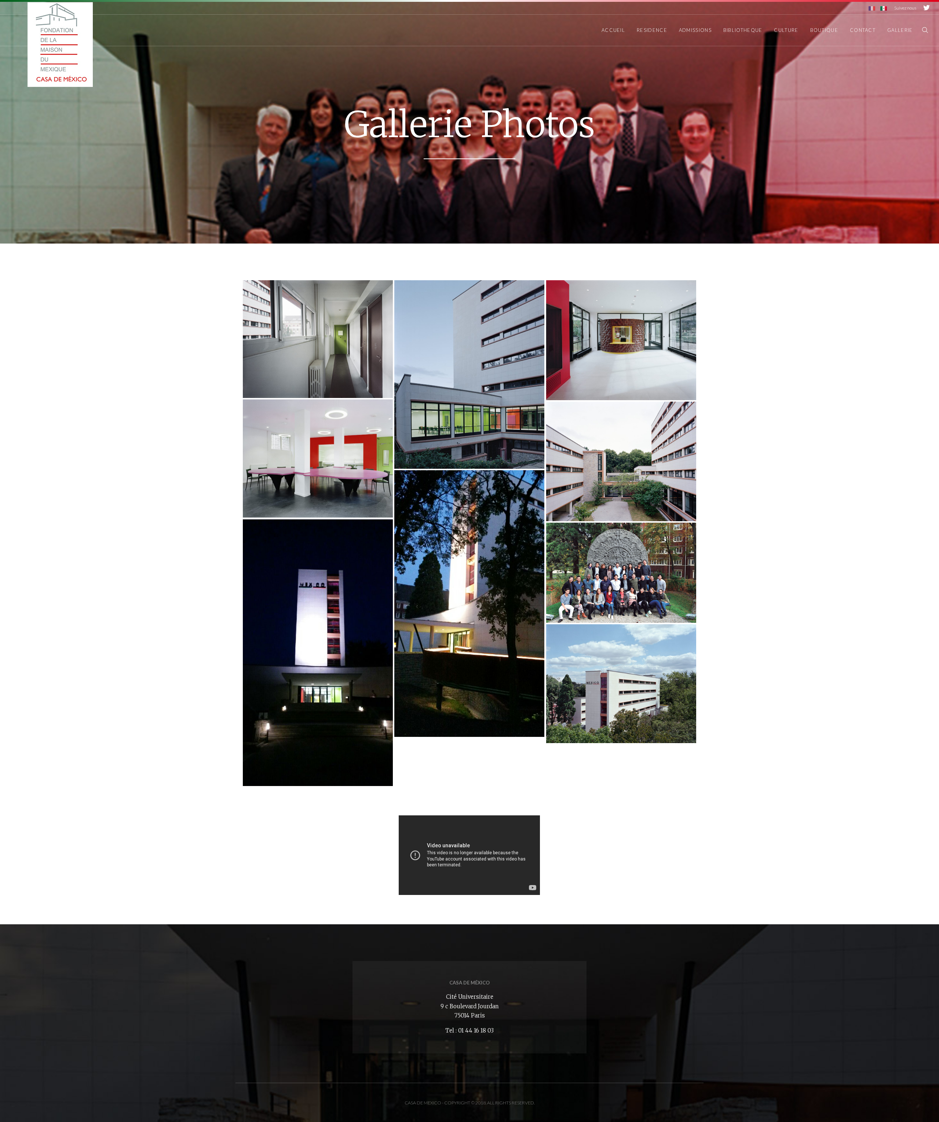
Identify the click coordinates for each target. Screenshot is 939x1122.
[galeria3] (621, 340)
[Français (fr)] (872, 8)
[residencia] (621, 683)
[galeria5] (621, 461)
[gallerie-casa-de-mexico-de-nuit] (318, 652)
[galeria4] (318, 458)
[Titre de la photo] (318, 339)
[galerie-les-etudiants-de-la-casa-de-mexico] (621, 572)
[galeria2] (469, 374)
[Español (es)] (883, 8)
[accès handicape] (469, 603)
